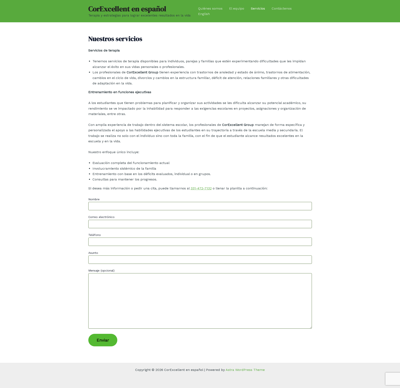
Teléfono (94, 235)
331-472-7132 (201, 188)
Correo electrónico (101, 217)
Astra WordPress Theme (245, 370)
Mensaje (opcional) (101, 270)
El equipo (236, 8)
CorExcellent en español (127, 9)
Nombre (94, 199)
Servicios (258, 8)
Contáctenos (282, 8)
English (204, 14)
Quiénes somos (210, 8)
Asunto (93, 252)
